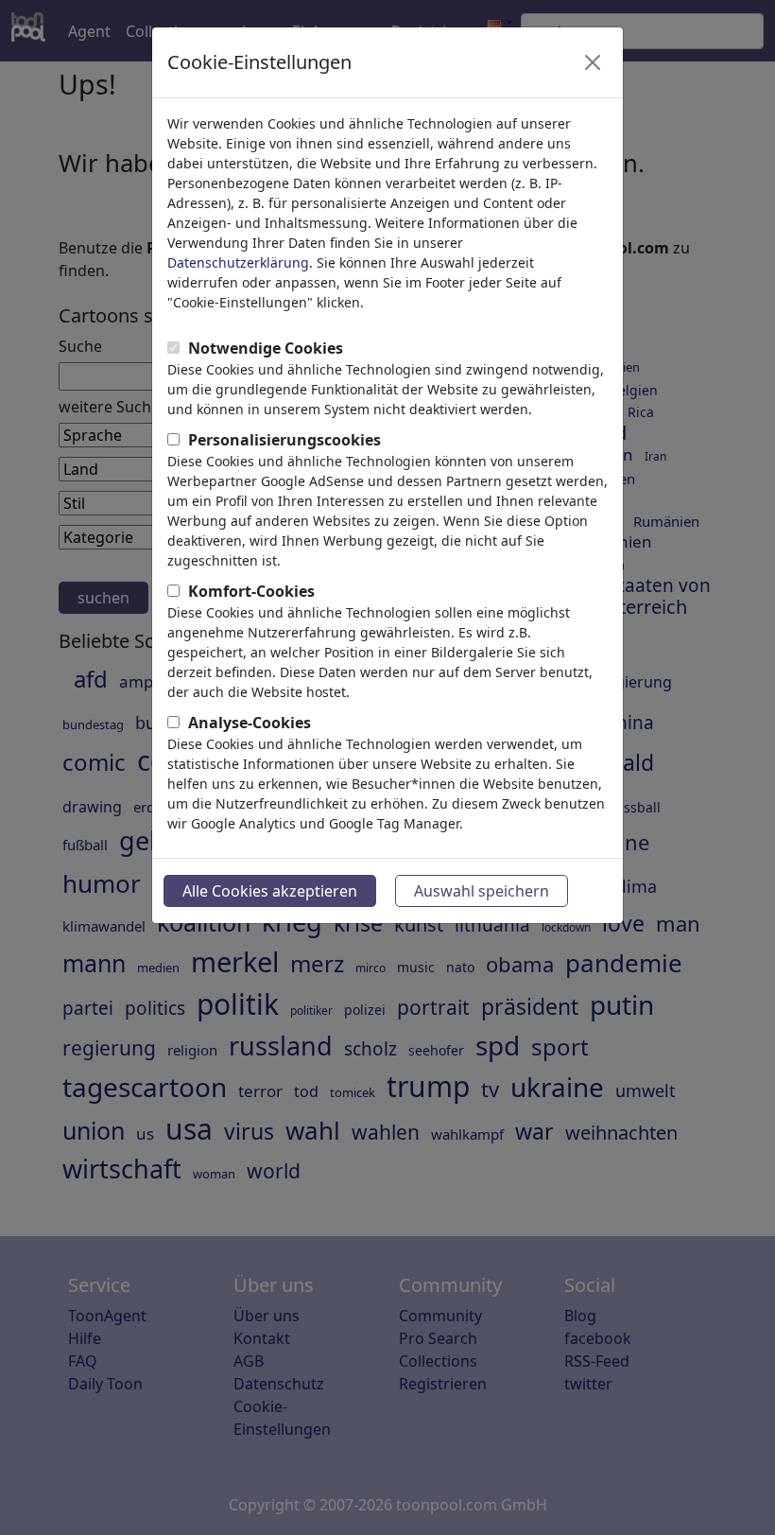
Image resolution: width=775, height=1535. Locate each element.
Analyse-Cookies (249, 722)
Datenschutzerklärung (238, 262)
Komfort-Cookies (251, 591)
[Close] (592, 62)
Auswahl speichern (481, 891)
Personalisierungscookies (284, 439)
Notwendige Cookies (265, 348)
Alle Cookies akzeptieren (269, 891)
